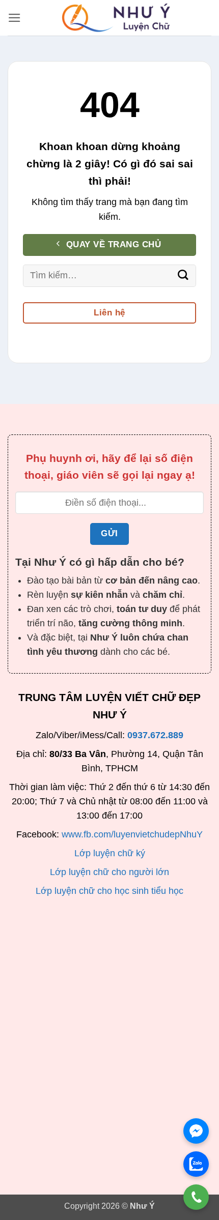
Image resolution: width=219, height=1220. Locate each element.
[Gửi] (183, 275)
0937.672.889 (155, 735)
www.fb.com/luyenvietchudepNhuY (132, 834)
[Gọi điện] (196, 1197)
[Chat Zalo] (196, 1164)
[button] (14, 18)
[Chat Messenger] (196, 1131)
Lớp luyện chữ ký (109, 853)
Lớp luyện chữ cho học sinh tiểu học (109, 891)
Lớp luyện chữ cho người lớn (109, 872)
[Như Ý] (116, 18)
